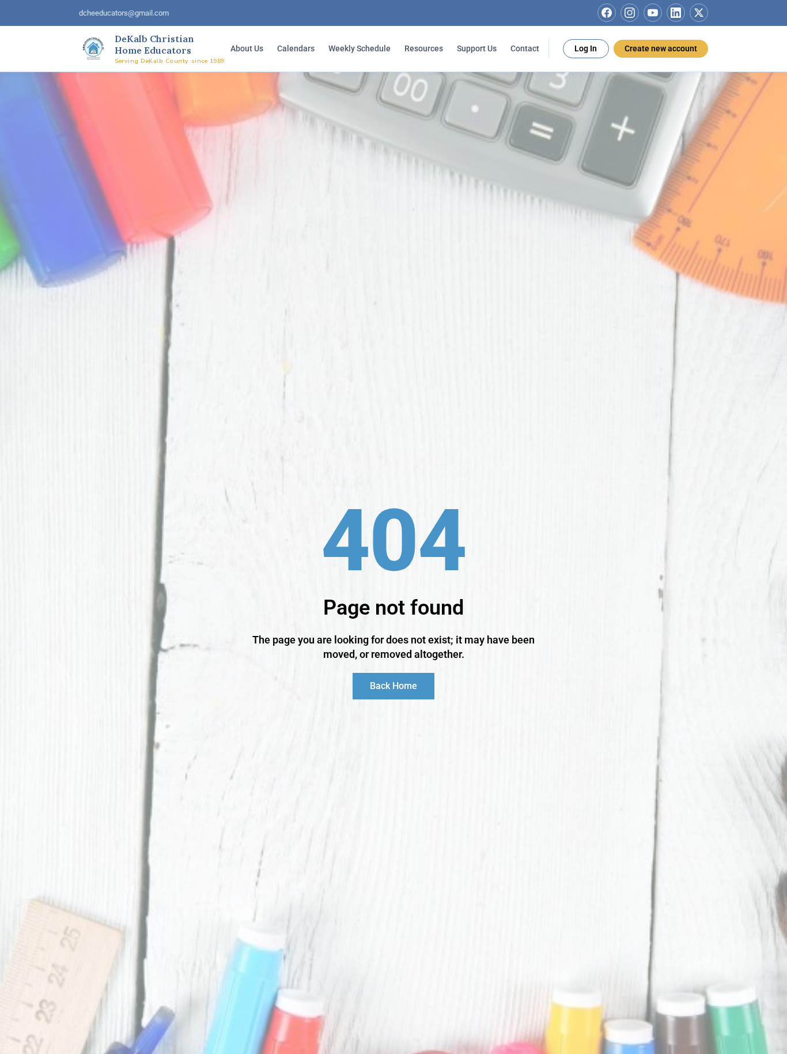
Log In (585, 47)
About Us (246, 47)
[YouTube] (653, 12)
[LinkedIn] (676, 12)
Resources (423, 47)
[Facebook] (606, 12)
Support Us (477, 47)
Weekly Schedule (359, 47)
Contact (524, 47)
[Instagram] (629, 12)
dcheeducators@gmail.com (124, 13)
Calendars (296, 47)
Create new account (661, 47)
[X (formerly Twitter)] (699, 12)
